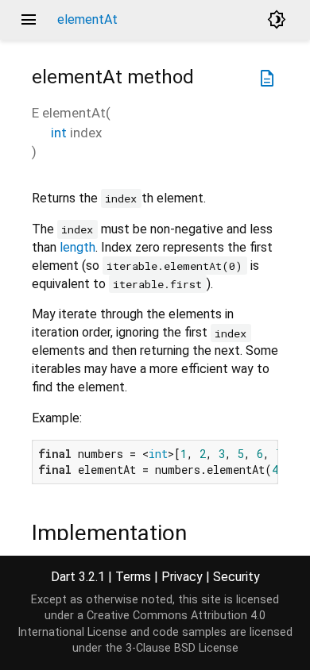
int (59, 133)
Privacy (182, 576)
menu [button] (28, 19)
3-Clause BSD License (182, 648)
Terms (133, 576)
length (77, 247)
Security (236, 576)
